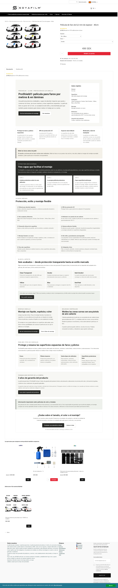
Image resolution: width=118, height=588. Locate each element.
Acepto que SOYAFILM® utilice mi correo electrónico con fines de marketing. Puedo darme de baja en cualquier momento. (103, 567)
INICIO (6, 21)
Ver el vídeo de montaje (47, 331)
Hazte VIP (102, 575)
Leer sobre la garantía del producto (29, 392)
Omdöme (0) (19, 69)
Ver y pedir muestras (27, 297)
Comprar (54, 479)
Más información (58, 585)
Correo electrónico (98, 557)
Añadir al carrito (89, 53)
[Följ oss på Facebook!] (76, 545)
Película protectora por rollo (15, 21)
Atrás (7, 532)
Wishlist (64, 64)
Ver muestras (46, 113)
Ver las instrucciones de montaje (29, 113)
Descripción (9, 69)
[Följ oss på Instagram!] (76, 546)
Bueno (111, 585)
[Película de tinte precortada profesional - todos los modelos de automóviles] (75, 445)
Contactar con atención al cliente (53, 425)
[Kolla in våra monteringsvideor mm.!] (76, 548)
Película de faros (27, 21)
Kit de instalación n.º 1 (38, 471)
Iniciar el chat (70, 425)
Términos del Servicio (104, 582)
